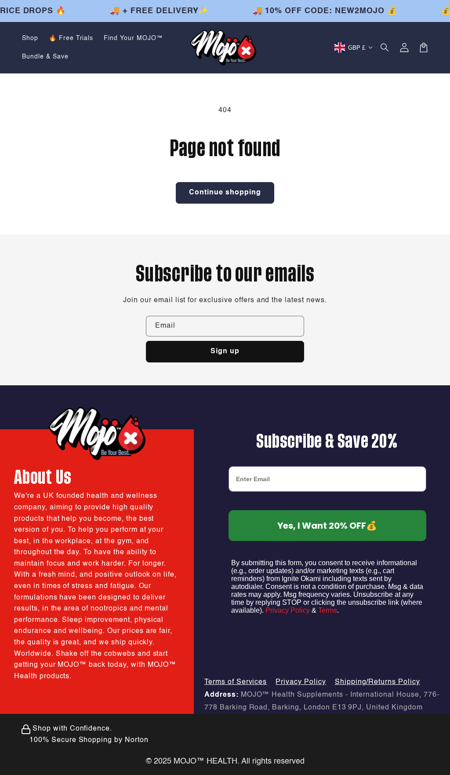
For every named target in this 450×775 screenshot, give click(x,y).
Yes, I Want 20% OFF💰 (327, 525)
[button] (385, 47)
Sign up (225, 351)
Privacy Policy (287, 610)
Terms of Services (235, 682)
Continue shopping (225, 192)
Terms (327, 610)
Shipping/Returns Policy (377, 682)
